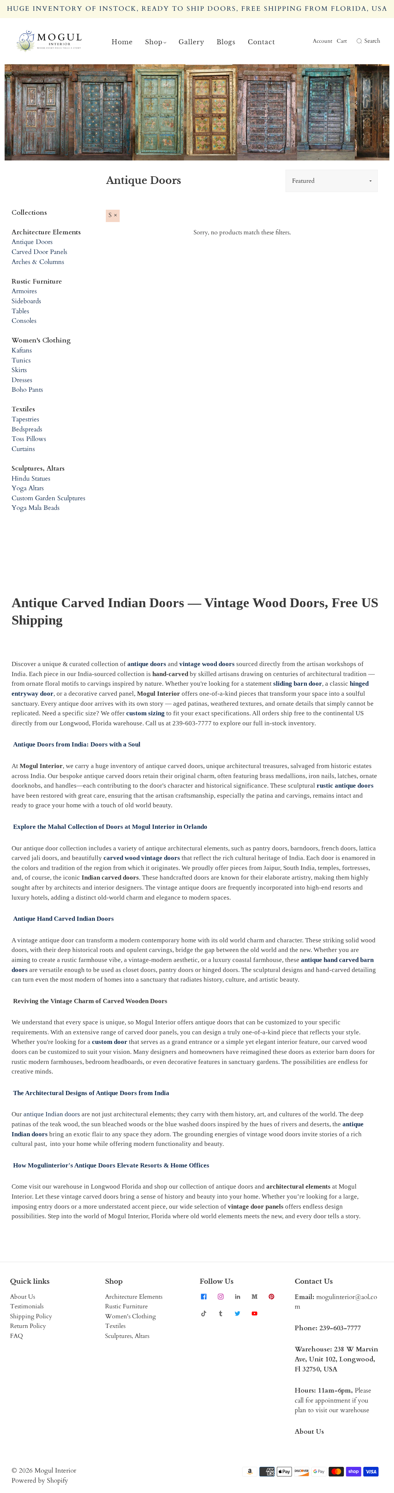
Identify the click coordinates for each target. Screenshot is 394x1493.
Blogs (226, 42)
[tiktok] (203, 1313)
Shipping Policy (31, 1316)
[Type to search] (353, 41)
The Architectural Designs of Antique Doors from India (91, 1093)
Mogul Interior (55, 1470)
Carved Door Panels (39, 251)
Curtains (23, 448)
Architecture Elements (133, 1297)
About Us (22, 1297)
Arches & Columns (38, 261)
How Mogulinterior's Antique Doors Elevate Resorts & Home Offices (111, 1165)
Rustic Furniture (126, 1306)
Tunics (21, 360)
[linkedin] (237, 1296)
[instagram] (220, 1296)
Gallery (191, 42)
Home (122, 42)
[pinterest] (271, 1296)
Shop (154, 42)
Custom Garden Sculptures (48, 498)
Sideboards (26, 301)
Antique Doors (32, 241)
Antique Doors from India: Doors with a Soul (76, 744)
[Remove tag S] (113, 216)
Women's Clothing (130, 1316)
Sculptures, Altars (127, 1336)
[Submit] (358, 41)
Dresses (22, 380)
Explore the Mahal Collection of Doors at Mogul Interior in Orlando (110, 826)
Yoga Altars (28, 488)
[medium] (254, 1296)
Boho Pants (27, 389)
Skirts (19, 370)
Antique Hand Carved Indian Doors (63, 918)
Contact (261, 42)
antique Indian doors (51, 1114)
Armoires (24, 291)
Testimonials (26, 1306)
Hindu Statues (31, 478)
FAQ (16, 1336)
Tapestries (25, 419)
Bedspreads (27, 429)
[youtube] (254, 1313)
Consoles (24, 320)
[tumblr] (220, 1313)
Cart (342, 41)
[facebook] (203, 1296)
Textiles (115, 1326)
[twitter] (237, 1313)
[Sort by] (331, 181)
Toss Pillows (29, 438)
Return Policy (28, 1326)
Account (322, 41)
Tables (20, 311)
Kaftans (22, 350)
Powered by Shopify (40, 1480)
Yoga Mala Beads (36, 507)
